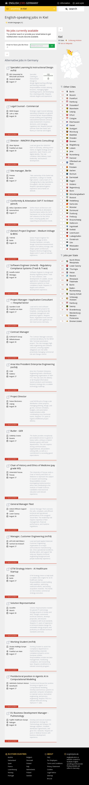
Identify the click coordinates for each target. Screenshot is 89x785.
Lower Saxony (75, 266)
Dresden (73, 138)
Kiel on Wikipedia (66, 43)
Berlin (71, 91)
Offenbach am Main (75, 162)
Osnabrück (74, 239)
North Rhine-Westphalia (75, 261)
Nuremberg (74, 154)
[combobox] (34, 8)
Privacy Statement (53, 766)
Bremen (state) (76, 321)
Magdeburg (74, 145)
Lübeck (72, 148)
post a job (80, 3)
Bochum (73, 174)
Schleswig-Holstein (75, 40)
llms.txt (49, 779)
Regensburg (75, 187)
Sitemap (50, 776)
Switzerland (12, 760)
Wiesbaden (74, 246)
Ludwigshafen (75, 236)
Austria (10, 757)
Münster (73, 207)
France (10, 766)
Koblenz (73, 184)
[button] (14, 22)
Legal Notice (51, 772)
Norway (10, 772)
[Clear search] (54, 8)
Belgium (29, 757)
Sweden (29, 776)
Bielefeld (73, 135)
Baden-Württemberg (75, 289)
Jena (71, 151)
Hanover (73, 158)
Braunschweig (75, 220)
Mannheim (74, 108)
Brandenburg (75, 309)
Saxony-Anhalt (75, 294)
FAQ (48, 757)
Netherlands (30, 769)
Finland (28, 763)
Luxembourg (12, 769)
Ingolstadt (74, 226)
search (72, 8)
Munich (73, 95)
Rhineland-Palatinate (74, 280)
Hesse (72, 272)
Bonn (72, 191)
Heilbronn (74, 223)
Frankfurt (73, 98)
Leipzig (72, 111)
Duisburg (73, 213)
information (65, 3)
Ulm (71, 242)
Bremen (73, 141)
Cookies (50, 769)
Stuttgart (73, 128)
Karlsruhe (74, 204)
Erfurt (72, 115)
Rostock (73, 197)
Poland (28, 772)
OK (52, 46)
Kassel (72, 125)
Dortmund (74, 210)
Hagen (72, 181)
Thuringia (74, 269)
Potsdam (73, 167)
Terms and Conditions (55, 763)
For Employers (52, 760)
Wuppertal (74, 249)
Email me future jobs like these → (17, 46)
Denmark (29, 760)
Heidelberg (74, 200)
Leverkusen (74, 233)
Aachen (73, 170)
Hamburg (73, 102)
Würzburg (74, 132)
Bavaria (73, 276)
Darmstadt (73, 177)
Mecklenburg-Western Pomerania (75, 315)
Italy (27, 766)
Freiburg (73, 216)
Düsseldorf (74, 105)
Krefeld (72, 229)
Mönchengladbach (77, 194)
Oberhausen (74, 122)
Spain (10, 763)
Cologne (73, 118)
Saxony (72, 306)
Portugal (11, 776)
